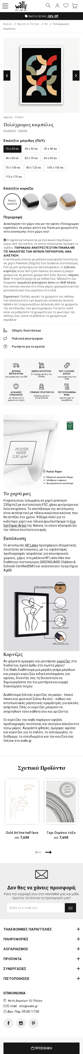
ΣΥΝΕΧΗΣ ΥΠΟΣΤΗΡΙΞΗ (42, 392)
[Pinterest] (33, 1023)
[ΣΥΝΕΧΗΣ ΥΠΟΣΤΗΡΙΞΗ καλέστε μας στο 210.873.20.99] (41, 387)
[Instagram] (21, 1023)
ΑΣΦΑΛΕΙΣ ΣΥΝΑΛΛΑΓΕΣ (16, 393)
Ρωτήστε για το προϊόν (28, 346)
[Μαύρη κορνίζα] (30, 202)
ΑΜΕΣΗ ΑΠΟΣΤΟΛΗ (41, 371)
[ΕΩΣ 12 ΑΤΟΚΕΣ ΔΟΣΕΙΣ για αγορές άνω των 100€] (67, 366)
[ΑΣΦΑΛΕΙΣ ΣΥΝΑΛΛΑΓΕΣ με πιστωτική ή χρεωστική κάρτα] (16, 387)
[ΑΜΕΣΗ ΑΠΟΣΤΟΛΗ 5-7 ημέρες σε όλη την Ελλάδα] (41, 366)
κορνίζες (64, 661)
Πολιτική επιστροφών (27, 338)
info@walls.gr (28, 1006)
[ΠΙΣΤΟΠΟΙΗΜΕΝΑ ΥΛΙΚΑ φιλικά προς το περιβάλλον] (67, 387)
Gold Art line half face (22, 833)
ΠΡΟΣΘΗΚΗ (43, 1048)
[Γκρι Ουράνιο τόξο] (61, 801)
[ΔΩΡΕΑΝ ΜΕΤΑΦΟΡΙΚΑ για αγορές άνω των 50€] (16, 366)
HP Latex (31, 545)
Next (76, 75)
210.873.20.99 (41, 398)
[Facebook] (8, 1023)
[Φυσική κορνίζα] (67, 202)
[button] (5, 6)
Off (52, 16)
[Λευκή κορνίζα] (49, 202)
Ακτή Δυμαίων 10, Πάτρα (25, 1000)
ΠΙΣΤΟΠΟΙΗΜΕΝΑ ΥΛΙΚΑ (67, 393)
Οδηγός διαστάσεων (26, 330)
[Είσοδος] (57, 6)
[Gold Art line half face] (22, 801)
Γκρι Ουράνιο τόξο (61, 833)
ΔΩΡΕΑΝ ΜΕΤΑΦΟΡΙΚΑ (16, 372)
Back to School (43, 16)
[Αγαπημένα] (66, 6)
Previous (6, 75)
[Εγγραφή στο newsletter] (70, 907)
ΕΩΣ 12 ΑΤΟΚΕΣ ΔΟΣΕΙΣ (66, 372)
